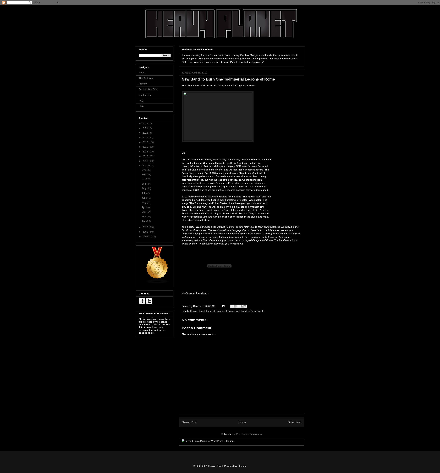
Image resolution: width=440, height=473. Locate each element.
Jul (143, 193)
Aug (144, 188)
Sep (144, 183)
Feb (144, 216)
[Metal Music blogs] (157, 283)
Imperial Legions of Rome (220, 311)
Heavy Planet (197, 311)
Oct (144, 179)
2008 (145, 236)
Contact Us (145, 95)
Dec (144, 169)
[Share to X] (238, 306)
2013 (145, 156)
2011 (145, 165)
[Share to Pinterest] (245, 306)
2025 (145, 123)
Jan (144, 221)
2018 (145, 132)
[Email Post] (223, 306)
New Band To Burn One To (249, 311)
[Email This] (232, 306)
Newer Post (189, 422)
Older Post (294, 422)
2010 (145, 227)
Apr (144, 207)
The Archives (146, 78)
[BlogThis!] (235, 306)
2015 (145, 146)
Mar (144, 211)
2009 (145, 231)
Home (242, 422)
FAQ (141, 100)
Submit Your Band (148, 89)
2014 (145, 151)
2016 (145, 142)
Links (141, 106)
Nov (144, 174)
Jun (144, 197)
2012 (145, 160)
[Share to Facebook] (242, 306)
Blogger (242, 466)
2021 (145, 128)
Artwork (143, 83)
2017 (145, 137)
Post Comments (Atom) (249, 434)
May (144, 202)
